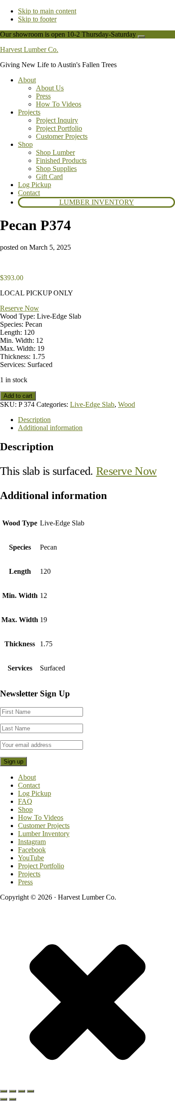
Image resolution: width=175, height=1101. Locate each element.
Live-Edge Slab (92, 404)
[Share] (21, 1091)
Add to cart (18, 396)
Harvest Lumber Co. (29, 49)
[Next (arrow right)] (12, 1099)
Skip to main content (47, 11)
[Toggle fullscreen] (12, 1091)
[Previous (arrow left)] (3, 1099)
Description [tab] (34, 419)
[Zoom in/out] (3, 1091)
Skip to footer (37, 19)
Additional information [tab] (50, 427)
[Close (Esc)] (30, 1091)
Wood (126, 404)
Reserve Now (19, 308)
